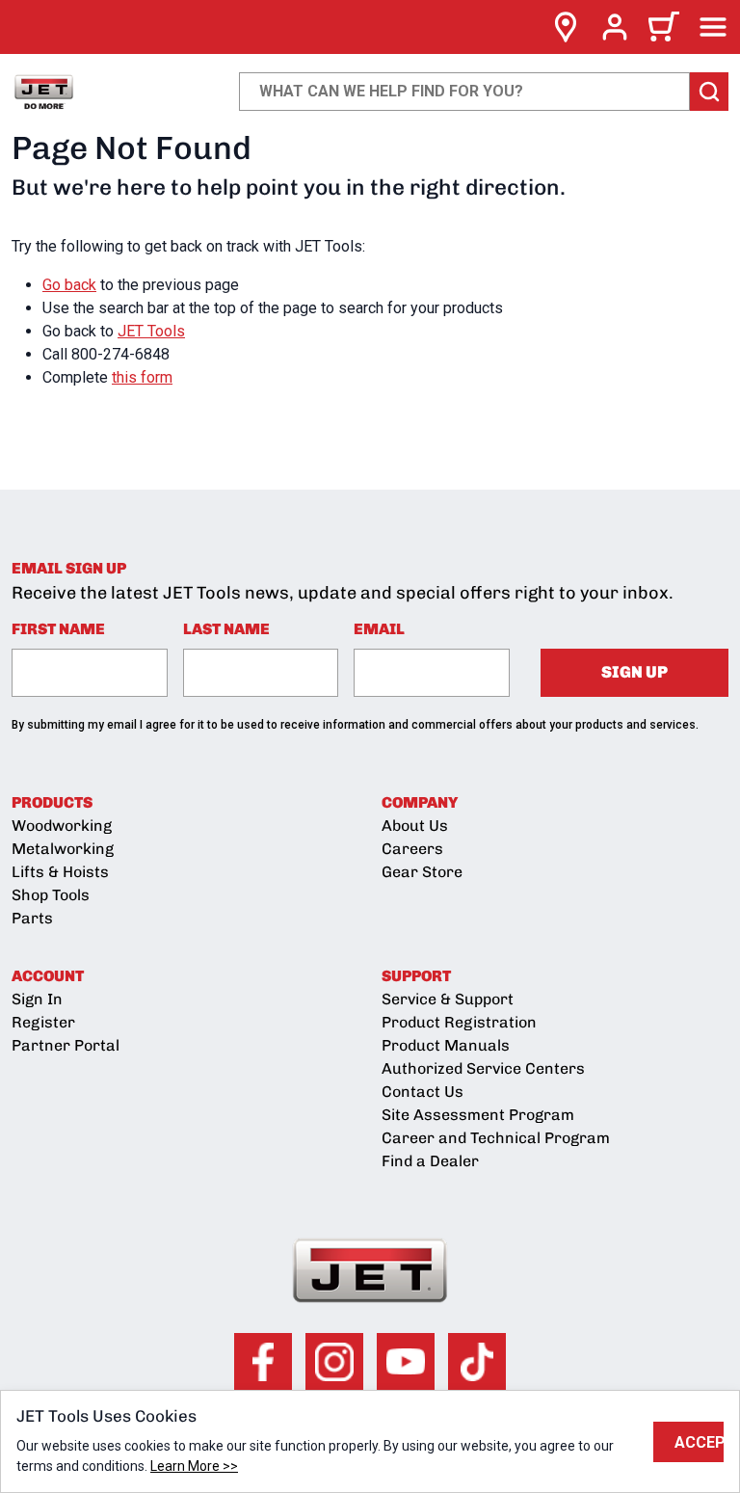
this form (142, 377)
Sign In (37, 999)
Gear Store (422, 872)
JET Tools (151, 331)
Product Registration (459, 1022)
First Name (58, 629)
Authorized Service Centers (483, 1068)
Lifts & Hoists (60, 872)
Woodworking (62, 825)
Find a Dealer (430, 1161)
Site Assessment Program (478, 1115)
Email (379, 629)
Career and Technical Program (496, 1138)
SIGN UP (634, 671)
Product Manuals (446, 1045)
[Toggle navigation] (713, 27)
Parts (32, 918)
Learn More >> (194, 1466)
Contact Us (422, 1091)
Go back (69, 285)
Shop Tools (51, 895)
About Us (415, 825)
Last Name (226, 629)
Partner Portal (65, 1045)
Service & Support (448, 999)
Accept (699, 1442)
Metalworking (63, 849)
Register (43, 1022)
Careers (412, 849)
